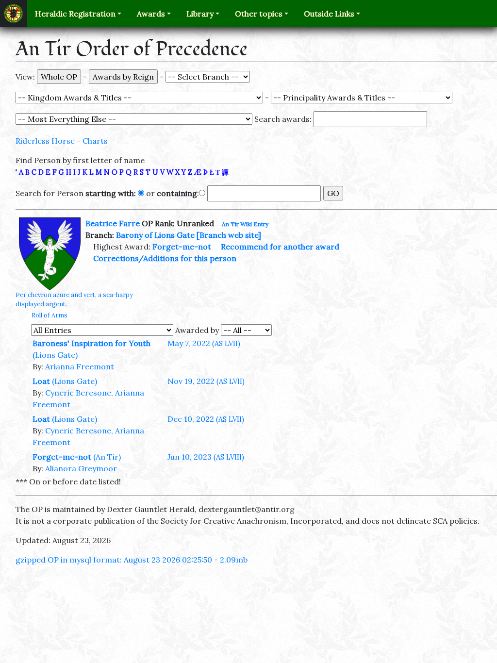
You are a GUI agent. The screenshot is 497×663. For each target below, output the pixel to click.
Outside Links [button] (329, 13)
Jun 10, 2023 (205, 457)
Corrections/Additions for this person (164, 258)
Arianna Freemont (79, 366)
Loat (41, 381)
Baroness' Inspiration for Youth (91, 343)
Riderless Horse (45, 141)
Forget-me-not (181, 246)
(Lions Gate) (55, 355)
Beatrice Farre (112, 223)
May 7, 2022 (203, 343)
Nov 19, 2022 (206, 381)
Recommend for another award (280, 246)
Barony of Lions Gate (155, 235)
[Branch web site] (229, 235)
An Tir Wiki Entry (245, 224)
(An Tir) (107, 457)
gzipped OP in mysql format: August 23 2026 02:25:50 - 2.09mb (132, 559)
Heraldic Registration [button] (75, 13)
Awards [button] (151, 13)
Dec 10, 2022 (205, 419)
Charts (95, 141)
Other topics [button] (258, 13)
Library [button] (200, 13)
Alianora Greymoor (81, 468)
